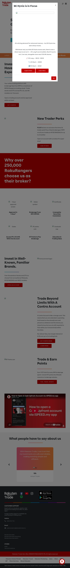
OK (54, 78)
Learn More (42, 70)
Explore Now (28, 70)
